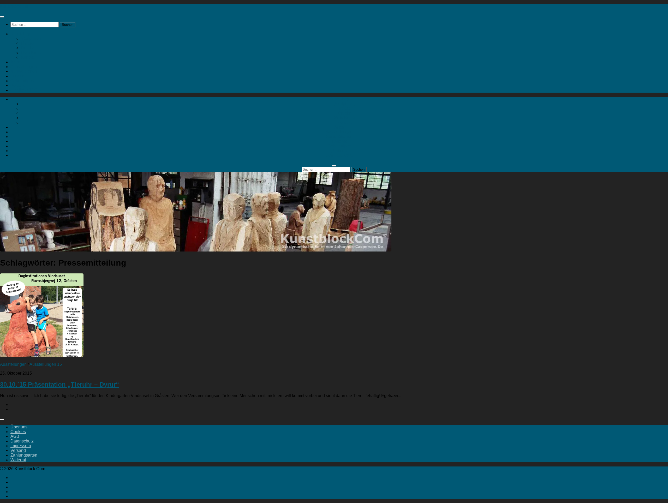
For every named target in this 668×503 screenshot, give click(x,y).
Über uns (18, 427)
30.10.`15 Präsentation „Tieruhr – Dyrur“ (59, 384)
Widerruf (18, 460)
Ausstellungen (23, 66)
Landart (17, 76)
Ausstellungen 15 (45, 364)
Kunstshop (20, 34)
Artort (15, 62)
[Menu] (2, 16)
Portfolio (18, 85)
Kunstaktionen (23, 71)
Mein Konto (31, 52)
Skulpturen (31, 38)
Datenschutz (22, 441)
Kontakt (28, 57)
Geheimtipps (22, 81)
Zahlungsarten (23, 455)
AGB (14, 436)
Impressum (20, 446)
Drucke (27, 48)
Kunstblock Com (15, 6)
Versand (18, 450)
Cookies (18, 431)
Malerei (28, 43)
